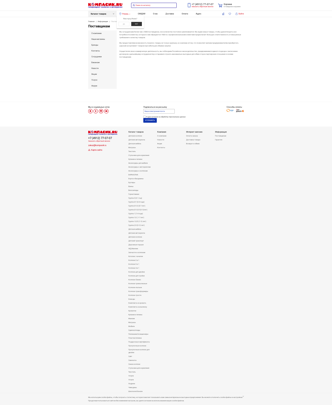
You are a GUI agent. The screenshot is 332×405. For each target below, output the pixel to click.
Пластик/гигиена (135, 338)
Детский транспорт (136, 241)
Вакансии (95, 62)
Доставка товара (193, 140)
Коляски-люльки (135, 287)
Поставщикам (220, 136)
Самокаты (132, 360)
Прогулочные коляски (137, 346)
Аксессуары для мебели (138, 163)
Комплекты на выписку (137, 307)
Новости (95, 68)
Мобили (131, 326)
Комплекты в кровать (137, 303)
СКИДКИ (141, 14)
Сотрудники (96, 57)
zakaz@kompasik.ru (97, 145)
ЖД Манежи (133, 249)
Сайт (130, 356)
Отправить (150, 120)
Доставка (169, 14)
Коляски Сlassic (134, 280)
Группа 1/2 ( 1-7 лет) (136, 217)
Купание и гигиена (135, 159)
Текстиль (132, 151)
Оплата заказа (192, 136)
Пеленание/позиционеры (138, 334)
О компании (96, 33)
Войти (241, 14)
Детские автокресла (136, 140)
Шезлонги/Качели (135, 391)
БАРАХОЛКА (133, 175)
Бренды (94, 45)
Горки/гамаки (133, 194)
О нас (155, 14)
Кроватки (132, 311)
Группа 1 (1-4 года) (135, 214)
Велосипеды (133, 190)
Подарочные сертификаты (139, 342)
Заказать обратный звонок (202, 7)
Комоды (131, 299)
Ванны (130, 186)
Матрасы (132, 147)
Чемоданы (132, 387)
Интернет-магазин (194, 132)
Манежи (131, 318)
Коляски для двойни (136, 272)
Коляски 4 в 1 (133, 268)
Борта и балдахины (136, 179)
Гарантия (218, 140)
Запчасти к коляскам (136, 252)
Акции (94, 74)
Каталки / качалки (135, 256)
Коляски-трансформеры (138, 291)
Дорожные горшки (136, 245)
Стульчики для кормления (138, 155)
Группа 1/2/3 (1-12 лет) (137, 221)
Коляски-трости (134, 295)
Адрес (198, 14)
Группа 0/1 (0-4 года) (136, 202)
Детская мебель (134, 144)
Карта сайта (96, 150)
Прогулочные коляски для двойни (139, 351)
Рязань (125, 14)
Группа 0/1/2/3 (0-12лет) (137, 210)
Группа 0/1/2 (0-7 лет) (136, 206)
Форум (94, 86)
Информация (221, 132)
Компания (161, 132)
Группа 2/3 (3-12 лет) (136, 225)
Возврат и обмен (193, 144)
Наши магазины (98, 39)
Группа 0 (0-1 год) (135, 198)
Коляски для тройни (136, 276)
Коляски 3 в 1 (133, 264)
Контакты (95, 51)
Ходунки (131, 384)
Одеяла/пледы (134, 330)
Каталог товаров (98, 14)
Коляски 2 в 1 (133, 260)
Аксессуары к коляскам (138, 171)
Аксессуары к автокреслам (139, 167)
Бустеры (131, 182)
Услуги (94, 80)
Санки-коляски (134, 364)
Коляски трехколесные (137, 284)
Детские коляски (135, 136)
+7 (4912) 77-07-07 (202, 4)
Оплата (185, 14)
